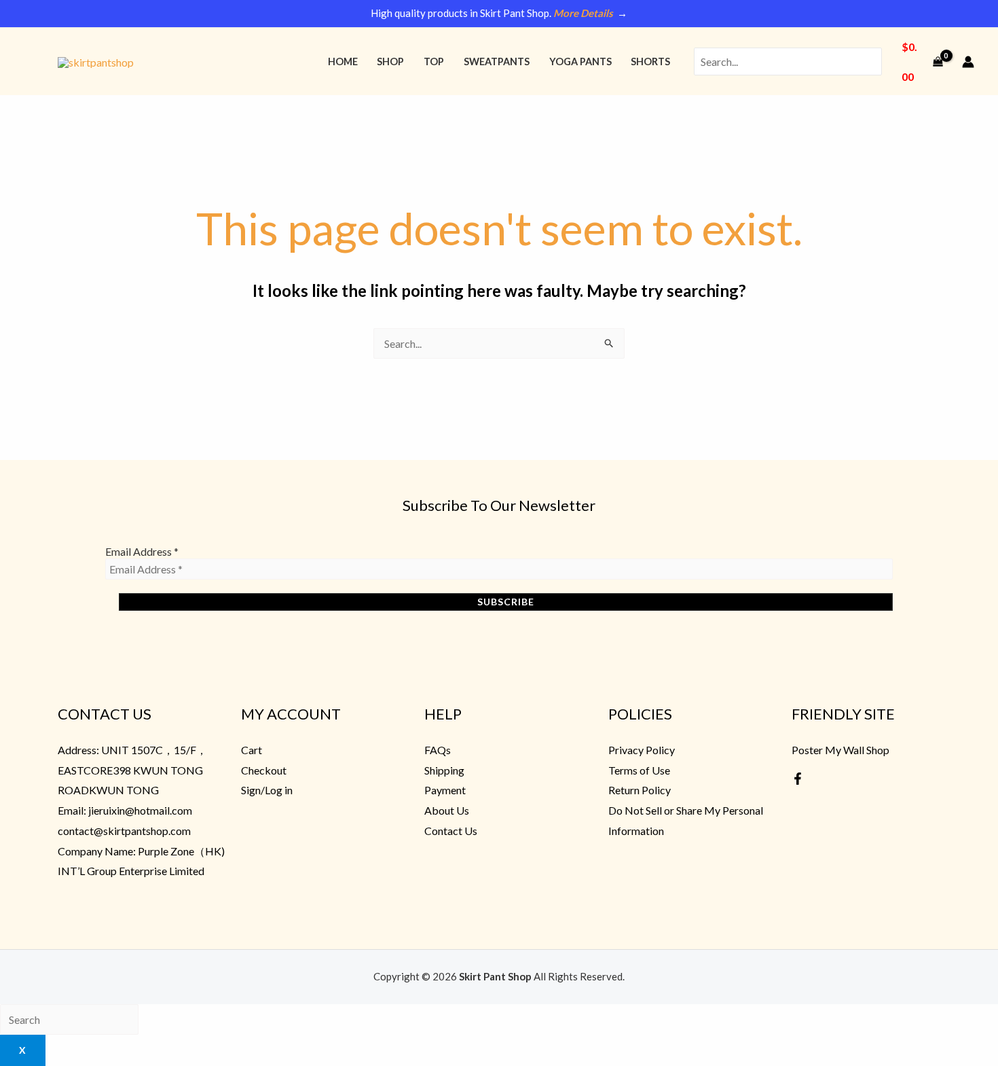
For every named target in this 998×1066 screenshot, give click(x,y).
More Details (583, 13)
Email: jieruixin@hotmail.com (125, 810)
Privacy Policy (641, 749)
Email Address (142, 551)
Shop (390, 61)
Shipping (444, 770)
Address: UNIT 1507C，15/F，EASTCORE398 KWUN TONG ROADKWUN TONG (132, 769)
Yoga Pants (580, 61)
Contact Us (450, 830)
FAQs (437, 749)
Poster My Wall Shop (840, 749)
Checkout (264, 770)
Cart (251, 749)
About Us (446, 810)
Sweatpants (497, 61)
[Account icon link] (968, 62)
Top (434, 61)
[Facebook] (798, 778)
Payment (445, 789)
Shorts (650, 61)
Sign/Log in (267, 789)
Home (343, 61)
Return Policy (639, 789)
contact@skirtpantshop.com (124, 830)
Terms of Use (639, 770)
